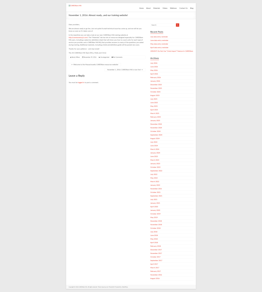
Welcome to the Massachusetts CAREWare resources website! (94, 64)
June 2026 (154, 67)
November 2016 (156, 275)
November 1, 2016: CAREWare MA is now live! (125, 70)
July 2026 (153, 63)
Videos (165, 8)
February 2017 (155, 271)
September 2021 (156, 196)
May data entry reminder (159, 44)
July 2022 (153, 174)
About (148, 8)
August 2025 (155, 95)
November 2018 (156, 224)
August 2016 (155, 278)
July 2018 (153, 232)
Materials (156, 8)
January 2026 (155, 81)
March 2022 (154, 181)
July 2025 (153, 99)
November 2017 (156, 253)
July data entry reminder (159, 37)
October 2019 (155, 214)
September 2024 (156, 135)
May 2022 (154, 178)
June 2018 (154, 235)
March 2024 (154, 149)
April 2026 (154, 74)
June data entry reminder (159, 40)
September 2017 (156, 260)
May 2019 (154, 217)
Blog (191, 8)
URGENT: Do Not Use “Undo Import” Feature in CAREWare (171, 51)
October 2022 (155, 167)
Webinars (173, 8)
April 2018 (154, 242)
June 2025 (154, 102)
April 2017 (154, 264)
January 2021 (155, 203)
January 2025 (155, 120)
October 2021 (155, 192)
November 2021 (156, 189)
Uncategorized (104, 57)
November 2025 (156, 88)
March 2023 (154, 160)
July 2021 (153, 199)
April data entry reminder (159, 47)
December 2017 (156, 250)
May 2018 (154, 239)
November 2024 (156, 128)
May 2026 (154, 70)
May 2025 (154, 106)
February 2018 (155, 246)
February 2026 (155, 77)
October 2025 (155, 92)
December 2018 (156, 221)
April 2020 (154, 207)
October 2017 (155, 257)
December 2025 (156, 85)
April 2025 (154, 110)
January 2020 (155, 210)
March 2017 (154, 268)
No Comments (117, 57)
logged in (81, 82)
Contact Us (183, 8)
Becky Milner (76, 57)
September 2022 (156, 171)
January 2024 (155, 153)
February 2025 (155, 117)
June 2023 (154, 156)
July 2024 (153, 142)
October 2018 (155, 228)
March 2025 (154, 113)
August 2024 (155, 138)
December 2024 (156, 124)
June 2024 (154, 146)
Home (141, 8)
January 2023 (155, 163)
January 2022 (155, 185)
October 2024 (155, 131)
